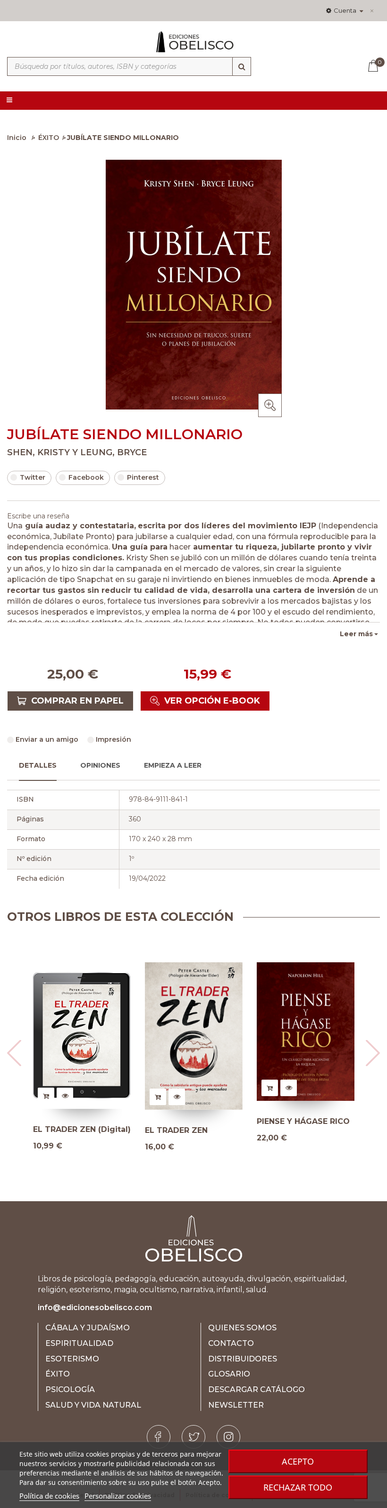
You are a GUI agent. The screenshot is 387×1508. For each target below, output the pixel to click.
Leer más (356, 634)
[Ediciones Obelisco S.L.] (193, 45)
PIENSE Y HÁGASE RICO (303, 1121)
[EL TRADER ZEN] (194, 1036)
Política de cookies (49, 1495)
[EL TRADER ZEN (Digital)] (82, 1035)
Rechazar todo (297, 1487)
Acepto (298, 1461)
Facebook (86, 477)
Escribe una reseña (38, 516)
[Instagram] (228, 1437)
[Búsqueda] (241, 66)
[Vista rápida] (65, 1096)
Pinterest (143, 477)
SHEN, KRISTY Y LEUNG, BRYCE (77, 452)
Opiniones (100, 765)
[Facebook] (158, 1437)
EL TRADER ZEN (176, 1130)
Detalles (38, 765)
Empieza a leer (173, 765)
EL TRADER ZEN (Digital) (82, 1129)
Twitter (32, 477)
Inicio (16, 137)
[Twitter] (193, 1437)
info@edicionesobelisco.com (95, 1307)
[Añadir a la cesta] (46, 1096)
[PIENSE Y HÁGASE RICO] (305, 1031)
